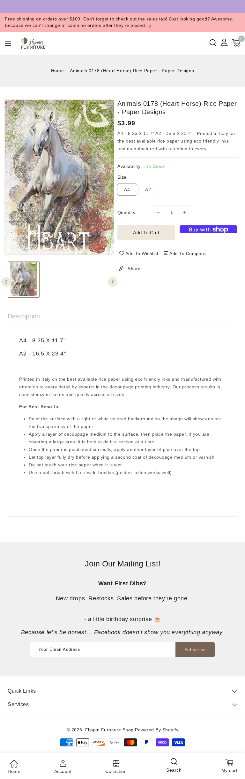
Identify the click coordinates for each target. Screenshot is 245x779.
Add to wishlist (142, 253)
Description (24, 316)
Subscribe (195, 649)
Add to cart (146, 232)
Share (134, 268)
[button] (8, 45)
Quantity (126, 212)
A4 (127, 189)
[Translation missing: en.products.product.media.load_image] (24, 279)
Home (57, 70)
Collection (116, 771)
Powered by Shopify (156, 729)
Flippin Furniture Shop (109, 729)
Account (63, 771)
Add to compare (187, 253)
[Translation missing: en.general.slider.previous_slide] (6, 282)
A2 (148, 189)
